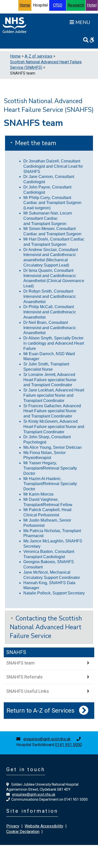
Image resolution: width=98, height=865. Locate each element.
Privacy (12, 826)
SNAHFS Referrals (24, 677)
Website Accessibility (44, 826)
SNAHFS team (20, 663)
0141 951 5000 (68, 744)
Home (25, 5)
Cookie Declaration (22, 831)
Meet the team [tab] (35, 143)
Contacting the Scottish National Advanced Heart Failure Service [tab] (46, 627)
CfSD (57, 5)
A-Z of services (38, 56)
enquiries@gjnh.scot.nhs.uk (47, 739)
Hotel (91, 5)
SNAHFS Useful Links (27, 691)
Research (76, 5)
